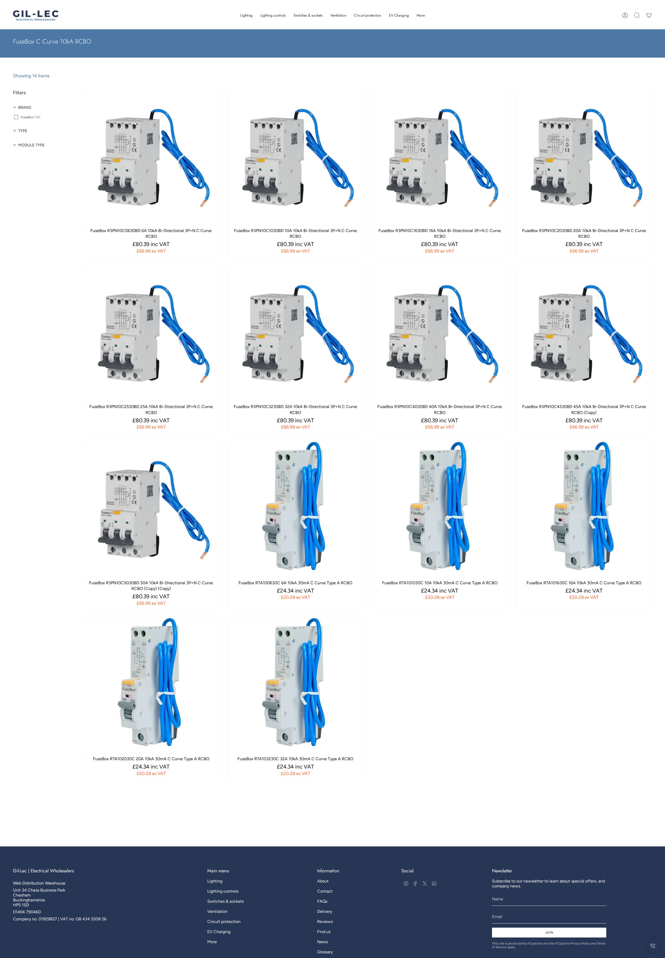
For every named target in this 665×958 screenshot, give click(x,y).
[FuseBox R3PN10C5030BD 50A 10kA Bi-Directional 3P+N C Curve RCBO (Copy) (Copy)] (151, 509)
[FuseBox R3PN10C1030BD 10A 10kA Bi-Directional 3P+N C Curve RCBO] (295, 157)
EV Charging (218, 931)
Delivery (324, 911)
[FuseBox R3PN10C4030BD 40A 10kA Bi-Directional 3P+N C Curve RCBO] (440, 333)
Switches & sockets (225, 901)
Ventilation (217, 911)
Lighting (214, 881)
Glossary (325, 951)
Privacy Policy (580, 943)
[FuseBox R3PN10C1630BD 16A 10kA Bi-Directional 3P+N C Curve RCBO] (440, 157)
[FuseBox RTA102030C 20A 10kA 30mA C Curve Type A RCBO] (151, 685)
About (323, 881)
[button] (246, 15)
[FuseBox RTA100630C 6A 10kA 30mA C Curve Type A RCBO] (295, 509)
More (212, 941)
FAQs (322, 901)
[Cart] (649, 15)
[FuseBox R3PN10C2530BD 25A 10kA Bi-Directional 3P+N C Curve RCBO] (151, 333)
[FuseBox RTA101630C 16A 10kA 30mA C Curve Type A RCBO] (584, 509)
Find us (323, 931)
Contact (324, 891)
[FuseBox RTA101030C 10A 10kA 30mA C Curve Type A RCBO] (440, 509)
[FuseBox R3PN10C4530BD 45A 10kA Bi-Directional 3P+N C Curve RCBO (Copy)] (584, 333)
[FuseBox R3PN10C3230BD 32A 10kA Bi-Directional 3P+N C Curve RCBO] (295, 333)
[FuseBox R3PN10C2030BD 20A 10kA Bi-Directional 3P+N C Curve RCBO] (584, 157)
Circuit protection (224, 921)
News (322, 941)
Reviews (325, 921)
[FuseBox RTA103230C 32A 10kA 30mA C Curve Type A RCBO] (295, 685)
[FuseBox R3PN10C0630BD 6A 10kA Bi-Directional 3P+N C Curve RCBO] (151, 157)
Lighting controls (222, 891)
